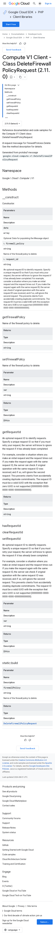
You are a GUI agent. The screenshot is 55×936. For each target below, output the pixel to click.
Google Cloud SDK (20, 12)
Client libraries (22, 17)
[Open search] (34, 3)
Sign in (48, 3)
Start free (11, 24)
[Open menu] (5, 3)
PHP (41, 12)
